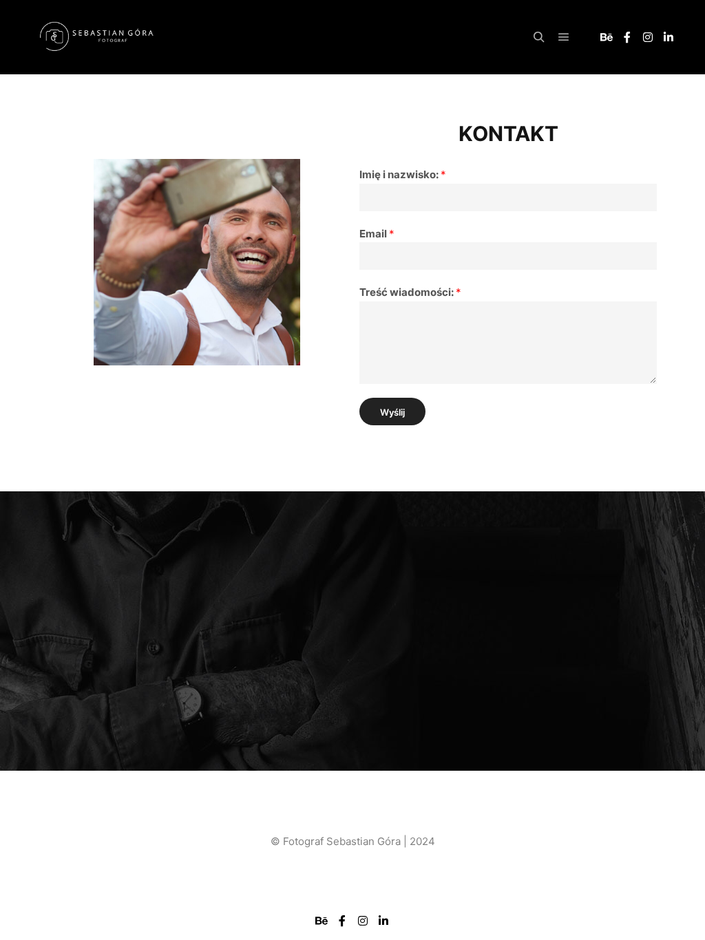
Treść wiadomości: (410, 292)
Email (376, 233)
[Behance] (606, 37)
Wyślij (392, 412)
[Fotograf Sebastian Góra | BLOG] (96, 37)
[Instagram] (648, 37)
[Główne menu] (563, 37)
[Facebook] (627, 37)
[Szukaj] (539, 37)
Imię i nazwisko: (402, 174)
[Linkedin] (668, 37)
